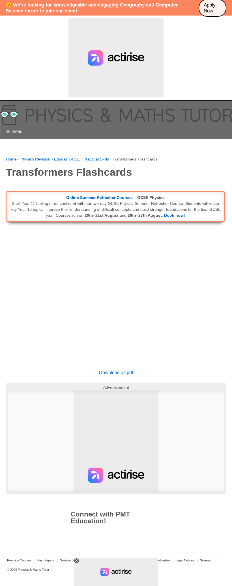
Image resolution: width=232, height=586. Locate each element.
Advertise (163, 560)
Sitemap (205, 560)
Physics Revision (35, 159)
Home (11, 159)
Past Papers (45, 560)
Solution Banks (70, 560)
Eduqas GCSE (67, 159)
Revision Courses (19, 560)
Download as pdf (116, 372)
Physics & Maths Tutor (33, 569)
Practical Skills (96, 159)
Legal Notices (185, 560)
